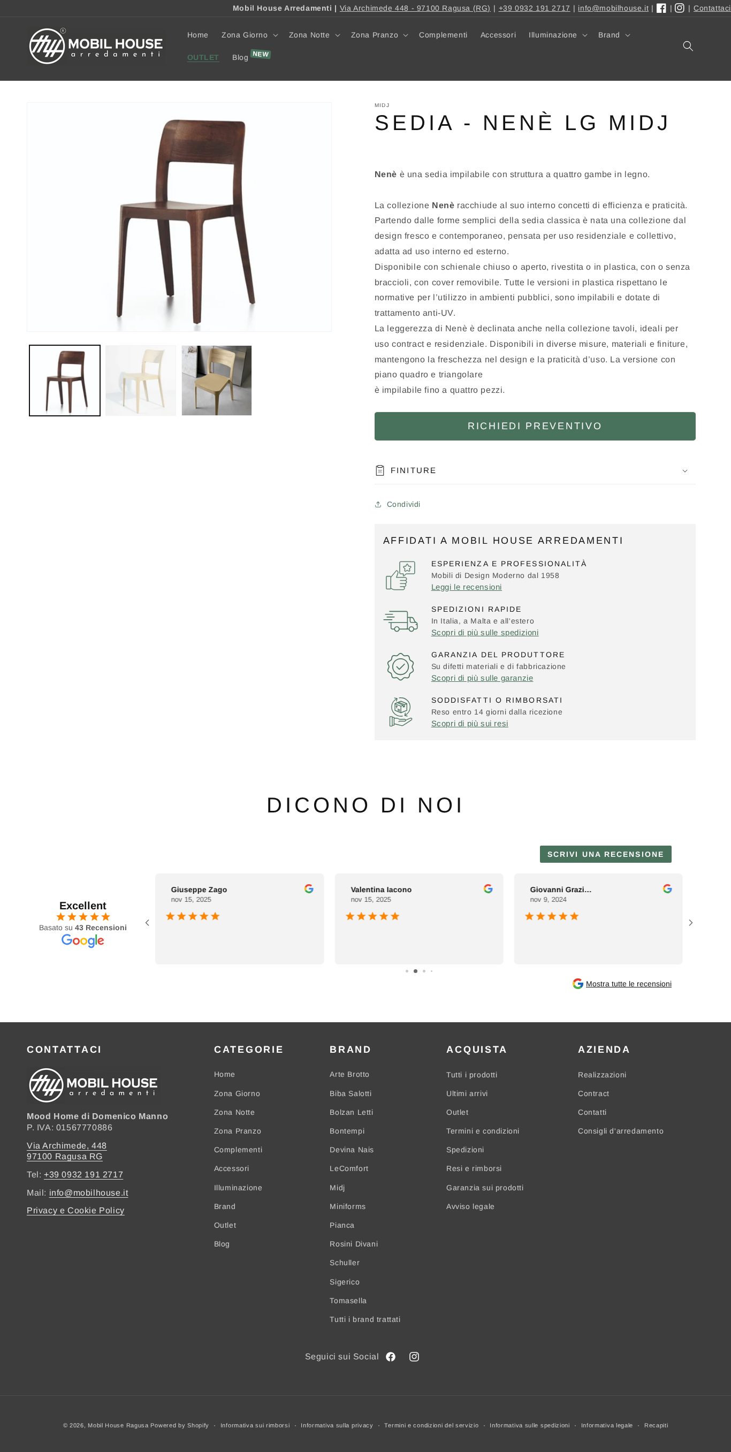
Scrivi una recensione (605, 854)
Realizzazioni (602, 1074)
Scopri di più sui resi (469, 723)
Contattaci (712, 8)
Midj (337, 1187)
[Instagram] (680, 8)
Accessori (231, 1168)
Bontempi (347, 1131)
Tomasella (348, 1300)
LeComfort (349, 1168)
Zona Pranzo (238, 1131)
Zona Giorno (237, 1093)
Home (224, 1074)
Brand (225, 1206)
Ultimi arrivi (467, 1093)
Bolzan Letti (351, 1112)
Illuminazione (238, 1187)
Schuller (345, 1262)
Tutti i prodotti (472, 1074)
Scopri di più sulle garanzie (482, 677)
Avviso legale (470, 1206)
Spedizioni (465, 1149)
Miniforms (348, 1206)
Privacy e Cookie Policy (76, 1210)
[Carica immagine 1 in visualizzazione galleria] (64, 380)
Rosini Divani (354, 1244)
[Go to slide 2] (415, 971)
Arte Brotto (350, 1074)
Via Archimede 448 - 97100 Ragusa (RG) (415, 8)
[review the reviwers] (308, 890)
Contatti (592, 1112)
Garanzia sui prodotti (485, 1187)
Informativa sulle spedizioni (530, 1425)
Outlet (225, 1225)
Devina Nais (352, 1149)
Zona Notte (234, 1112)
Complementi (238, 1149)
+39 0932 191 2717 (534, 8)
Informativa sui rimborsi (255, 1425)
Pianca (342, 1225)
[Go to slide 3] (424, 971)
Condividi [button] (404, 504)
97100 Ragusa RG (65, 1156)
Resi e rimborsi (474, 1168)
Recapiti (656, 1425)
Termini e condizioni (483, 1131)
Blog (222, 1244)
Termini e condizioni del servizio (431, 1425)
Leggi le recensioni (466, 586)
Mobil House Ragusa (118, 1425)
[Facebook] (662, 8)
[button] (249, 35)
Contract (594, 1093)
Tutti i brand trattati (365, 1319)
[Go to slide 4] (431, 971)
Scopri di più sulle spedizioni (485, 632)
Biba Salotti (350, 1093)
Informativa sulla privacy (337, 1425)
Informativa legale (607, 1425)
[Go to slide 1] (407, 971)
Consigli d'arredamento (621, 1131)
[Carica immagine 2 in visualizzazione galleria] (140, 380)
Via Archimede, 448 (67, 1145)
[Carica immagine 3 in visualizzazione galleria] (216, 380)
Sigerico (345, 1281)
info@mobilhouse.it (613, 8)
